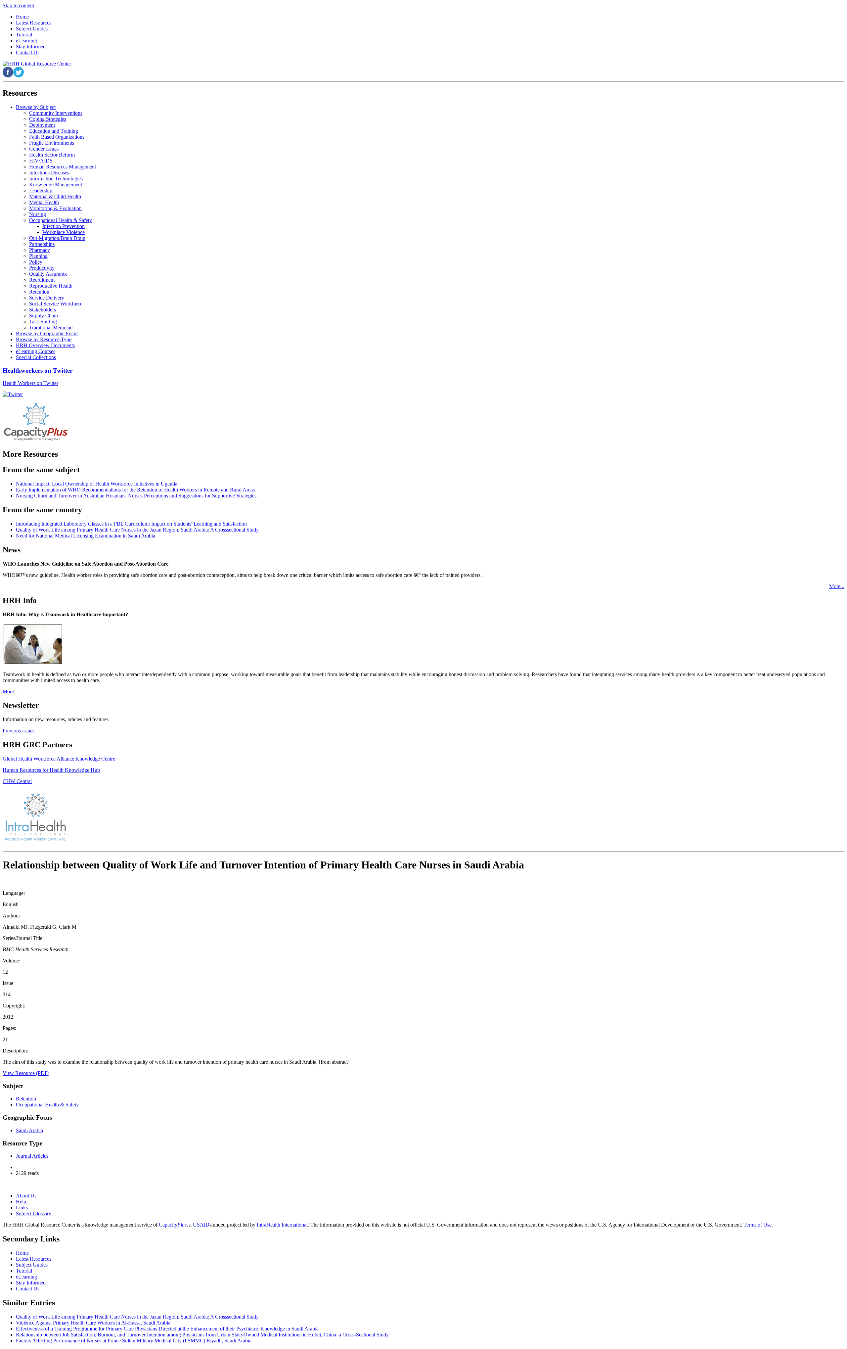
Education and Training (53, 131)
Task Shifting (43, 321)
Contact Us (27, 1288)
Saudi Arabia (29, 1130)
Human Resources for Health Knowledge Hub (51, 770)
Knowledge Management (55, 184)
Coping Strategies (47, 119)
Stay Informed (31, 1282)
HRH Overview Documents (45, 345)
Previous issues (18, 730)
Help (21, 1201)
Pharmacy (39, 250)
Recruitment (42, 280)
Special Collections (36, 357)
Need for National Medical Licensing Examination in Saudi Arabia (85, 535)
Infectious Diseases (49, 172)
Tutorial (24, 1271)
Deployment (42, 125)
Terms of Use (757, 1225)
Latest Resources (33, 1259)
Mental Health (44, 202)
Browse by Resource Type (43, 339)
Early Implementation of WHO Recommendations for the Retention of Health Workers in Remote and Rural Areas (135, 489)
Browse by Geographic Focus (47, 333)
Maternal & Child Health (55, 196)
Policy (35, 262)
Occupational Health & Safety (60, 220)
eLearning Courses (35, 351)
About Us (26, 1195)
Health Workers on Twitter (30, 383)
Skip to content (18, 5)
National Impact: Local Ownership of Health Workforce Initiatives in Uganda (96, 484)
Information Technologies (56, 178)
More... (836, 586)
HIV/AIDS (41, 160)
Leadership (40, 190)
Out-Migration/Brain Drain (57, 238)
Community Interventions (55, 113)
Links (22, 1207)
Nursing (37, 214)
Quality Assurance (48, 274)
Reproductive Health (50, 286)
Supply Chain (43, 315)
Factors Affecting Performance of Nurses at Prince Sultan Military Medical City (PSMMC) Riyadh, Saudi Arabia (133, 1340)
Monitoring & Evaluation (55, 208)
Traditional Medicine (50, 327)
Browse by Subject (36, 107)
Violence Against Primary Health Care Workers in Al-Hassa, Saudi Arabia (93, 1323)
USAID (201, 1225)
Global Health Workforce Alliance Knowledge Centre (59, 759)
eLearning (26, 1276)
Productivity (42, 268)
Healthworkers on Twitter (37, 370)
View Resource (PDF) (26, 1073)
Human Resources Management (62, 166)
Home (22, 1253)
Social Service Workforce (55, 303)
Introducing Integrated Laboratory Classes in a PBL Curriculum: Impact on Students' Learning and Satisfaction (131, 524)
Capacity (173, 1225)
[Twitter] (13, 394)
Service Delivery (46, 298)
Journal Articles (32, 1156)
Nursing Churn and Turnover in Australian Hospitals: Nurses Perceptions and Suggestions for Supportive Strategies (136, 495)
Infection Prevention (63, 226)
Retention (39, 292)
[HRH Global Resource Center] (37, 64)
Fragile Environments (51, 143)
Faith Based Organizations (56, 137)
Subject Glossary (33, 1213)
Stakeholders (42, 309)
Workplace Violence (63, 232)
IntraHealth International (282, 1225)
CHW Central (17, 781)
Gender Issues (44, 149)
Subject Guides (32, 1265)
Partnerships (42, 244)
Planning (38, 256)
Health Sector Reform (52, 155)
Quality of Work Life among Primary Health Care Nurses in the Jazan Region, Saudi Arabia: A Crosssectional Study (137, 530)
